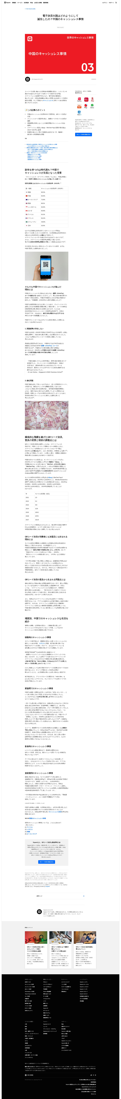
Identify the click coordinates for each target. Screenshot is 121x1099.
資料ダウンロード (65, 1026)
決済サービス (28, 982)
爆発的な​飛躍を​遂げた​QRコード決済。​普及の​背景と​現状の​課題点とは (42, 147)
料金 (63, 1024)
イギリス (30, 829)
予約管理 (45, 989)
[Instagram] (95, 1075)
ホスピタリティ (28, 1045)
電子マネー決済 (28, 1001)
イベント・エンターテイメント (32, 1033)
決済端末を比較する (84, 996)
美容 (26, 1028)
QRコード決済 (28, 989)
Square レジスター (84, 986)
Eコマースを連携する (66, 986)
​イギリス (42, 643)
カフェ (26, 1040)
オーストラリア (32, 834)
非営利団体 (27, 1047)
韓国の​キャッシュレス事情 (37, 818)
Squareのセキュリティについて (89, 1086)
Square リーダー (84, 989)
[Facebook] (93, 1075)
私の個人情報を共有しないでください (87, 1079)
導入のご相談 (64, 1033)
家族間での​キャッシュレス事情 (34, 156)
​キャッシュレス (48, 100)
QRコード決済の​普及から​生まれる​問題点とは (38, 151)
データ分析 (45, 996)
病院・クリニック (29, 1036)
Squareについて (47, 1024)
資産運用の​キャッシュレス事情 (34, 159)
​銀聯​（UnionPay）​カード (49, 346)
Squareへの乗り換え (66, 1031)
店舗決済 (27, 998)
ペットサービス (28, 1052)
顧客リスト (45, 1003)
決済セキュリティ (29, 1010)
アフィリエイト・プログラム (49, 1028)
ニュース (45, 1026)
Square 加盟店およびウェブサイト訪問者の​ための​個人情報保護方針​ (81, 1084)
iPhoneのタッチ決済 (29, 991)
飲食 (26, 1026)
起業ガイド (64, 1047)
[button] (60, 896)
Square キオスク (84, 993)
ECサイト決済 (28, 1008)
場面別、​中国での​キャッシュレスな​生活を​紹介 (37, 152)
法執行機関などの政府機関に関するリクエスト (85, 1089)
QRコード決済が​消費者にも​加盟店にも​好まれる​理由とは (40, 149)
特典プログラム (46, 1012)
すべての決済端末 (84, 998)
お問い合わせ (64, 1036)
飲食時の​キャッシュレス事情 (34, 157)
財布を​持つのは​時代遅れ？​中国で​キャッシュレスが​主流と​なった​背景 (42, 144)
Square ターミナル (84, 984)
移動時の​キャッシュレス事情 (34, 154)
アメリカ (30, 827)
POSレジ (45, 982)
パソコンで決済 (28, 1005)
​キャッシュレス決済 (55, 812)
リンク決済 (64, 984)
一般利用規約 (93, 1082)
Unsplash (47, 886)
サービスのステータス (66, 1050)
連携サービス (46, 1015)
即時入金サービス (47, 993)
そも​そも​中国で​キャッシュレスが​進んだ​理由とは (38, 146)
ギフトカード (46, 1010)
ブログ (63, 1038)
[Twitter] (91, 1075)
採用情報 (45, 1033)
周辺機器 (82, 1001)
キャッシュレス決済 (29, 984)
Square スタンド (84, 991)
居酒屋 (26, 1043)
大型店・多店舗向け (29, 1038)
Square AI (45, 1008)
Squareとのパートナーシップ (50, 1031)
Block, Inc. (93, 1094)
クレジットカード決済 (30, 986)
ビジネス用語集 (65, 1045)
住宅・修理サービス (29, 1031)
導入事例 (63, 1028)
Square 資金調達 (47, 991)
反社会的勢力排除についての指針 (88, 1091)
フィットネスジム (29, 1057)
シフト (44, 1001)
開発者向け (64, 991)
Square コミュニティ (66, 1040)
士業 (26, 1050)
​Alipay (50, 477)
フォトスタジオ (65, 989)
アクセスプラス (46, 998)
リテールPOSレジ (47, 986)
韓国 (28, 831)
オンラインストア (65, 982)
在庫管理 (45, 1005)
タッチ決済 (27, 996)
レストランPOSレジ (47, 984)
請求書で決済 (28, 1003)
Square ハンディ (84, 982)
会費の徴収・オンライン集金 (31, 1055)
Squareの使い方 (65, 1043)
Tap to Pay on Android (30, 993)
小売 (26, 1024)
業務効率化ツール (47, 1017)
